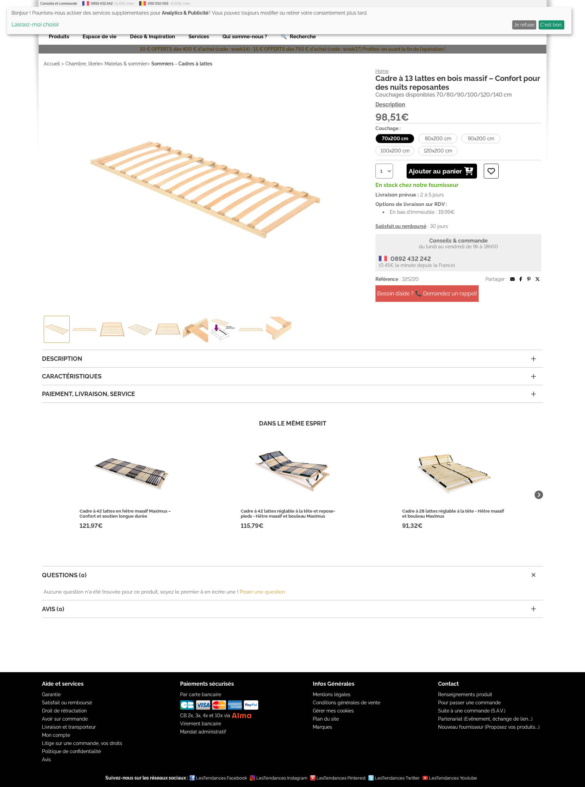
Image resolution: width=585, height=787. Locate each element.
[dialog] (289, 20)
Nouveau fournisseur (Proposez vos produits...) (489, 727)
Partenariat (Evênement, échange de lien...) (485, 719)
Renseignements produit (465, 694)
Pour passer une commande (469, 702)
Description (390, 104)
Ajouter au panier (435, 171)
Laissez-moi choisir (35, 24)
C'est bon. (551, 24)
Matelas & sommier (126, 63)
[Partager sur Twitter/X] (537, 279)
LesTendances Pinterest (341, 778)
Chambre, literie (83, 63)
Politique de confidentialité (71, 751)
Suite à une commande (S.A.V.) (471, 710)
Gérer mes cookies (333, 710)
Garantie (51, 694)
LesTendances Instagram (281, 778)
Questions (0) (64, 575)
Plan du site (326, 719)
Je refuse (524, 24)
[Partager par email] (512, 279)
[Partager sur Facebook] (521, 279)
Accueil (52, 63)
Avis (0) (53, 609)
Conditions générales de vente (346, 702)
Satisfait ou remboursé (67, 702)
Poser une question (262, 592)
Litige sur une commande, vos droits (82, 743)
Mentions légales (331, 694)
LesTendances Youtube (453, 778)
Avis (46, 759)
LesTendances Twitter (397, 778)
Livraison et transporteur (69, 727)
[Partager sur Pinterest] (528, 279)
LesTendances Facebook (221, 778)
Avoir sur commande (65, 719)
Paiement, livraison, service (88, 393)
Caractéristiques (72, 376)
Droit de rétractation (64, 710)
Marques (322, 727)
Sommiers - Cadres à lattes (181, 63)
